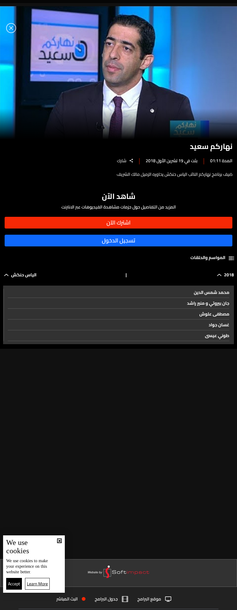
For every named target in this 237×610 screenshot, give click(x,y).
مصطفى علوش (214, 314)
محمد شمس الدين (211, 292)
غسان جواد (219, 324)
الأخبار (160, 603)
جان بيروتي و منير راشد (208, 303)
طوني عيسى (217, 335)
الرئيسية (210, 603)
